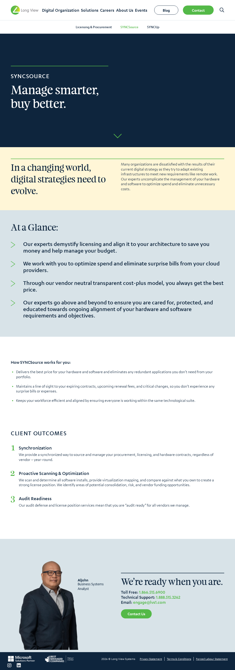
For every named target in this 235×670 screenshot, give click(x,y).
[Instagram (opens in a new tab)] (9, 665)
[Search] (222, 10)
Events (141, 10)
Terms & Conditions (179, 659)
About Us (124, 10)
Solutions (89, 10)
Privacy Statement (151, 659)
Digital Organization (60, 10)
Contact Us (136, 614)
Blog (166, 10)
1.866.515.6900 (152, 592)
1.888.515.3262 (168, 597)
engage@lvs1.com (149, 602)
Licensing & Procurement (94, 27)
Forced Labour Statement (212, 659)
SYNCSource (129, 27)
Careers (107, 10)
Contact (198, 10)
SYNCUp (153, 27)
